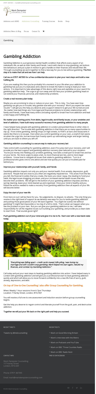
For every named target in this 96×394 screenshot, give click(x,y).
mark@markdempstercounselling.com (28, 3)
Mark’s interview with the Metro (65, 338)
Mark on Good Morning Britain (64, 333)
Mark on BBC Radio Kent (61, 352)
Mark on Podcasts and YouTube (65, 342)
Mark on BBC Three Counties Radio (66, 347)
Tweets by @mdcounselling (15, 333)
